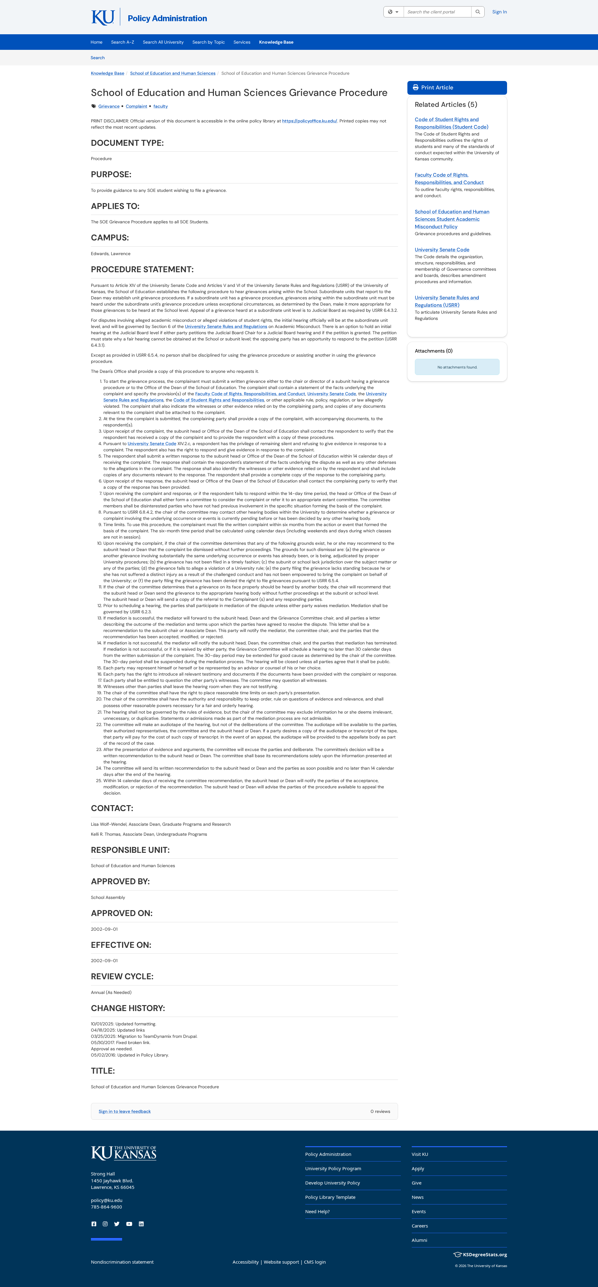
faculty (161, 106)
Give (416, 1183)
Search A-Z (122, 42)
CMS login (315, 1262)
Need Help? (317, 1211)
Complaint (136, 106)
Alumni (419, 1240)
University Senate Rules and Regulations (226, 326)
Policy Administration (328, 1154)
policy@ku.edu (106, 1200)
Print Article (436, 87)
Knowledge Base (276, 42)
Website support (281, 1262)
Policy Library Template (330, 1197)
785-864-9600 (106, 1207)
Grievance (109, 106)
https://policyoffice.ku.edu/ (309, 121)
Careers (420, 1226)
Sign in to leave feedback (125, 1111)
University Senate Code (331, 394)
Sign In (499, 12)
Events (419, 1211)
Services (242, 42)
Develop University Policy (332, 1183)
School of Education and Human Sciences (173, 73)
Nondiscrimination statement (122, 1262)
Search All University (163, 42)
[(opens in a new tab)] (181, 18)
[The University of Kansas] (123, 1153)
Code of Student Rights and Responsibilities (218, 400)
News (418, 1197)
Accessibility (246, 1262)
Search (100, 57)
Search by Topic (208, 42)
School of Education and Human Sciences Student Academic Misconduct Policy (452, 219)
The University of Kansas (487, 1265)
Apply (418, 1168)
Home (96, 42)
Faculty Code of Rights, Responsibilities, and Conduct (250, 394)
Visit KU (420, 1154)
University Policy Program (333, 1168)
